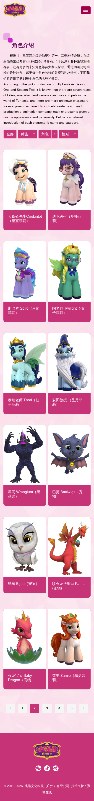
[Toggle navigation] (86, 10)
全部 (10, 134)
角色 (45, 134)
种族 (24, 134)
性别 (65, 134)
